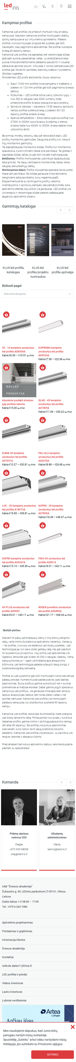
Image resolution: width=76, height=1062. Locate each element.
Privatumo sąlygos (50, 1044)
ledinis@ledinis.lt (57, 849)
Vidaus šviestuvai (12, 983)
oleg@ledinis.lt (19, 854)
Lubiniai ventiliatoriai (14, 1000)
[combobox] (38, 294)
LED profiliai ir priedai (14, 974)
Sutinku (52, 1054)
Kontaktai (61, 6)
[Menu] (69, 6)
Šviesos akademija (52, 8)
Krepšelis (36, 6)
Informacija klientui (13, 939)
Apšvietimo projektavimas (17, 922)
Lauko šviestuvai (12, 991)
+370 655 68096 (19, 849)
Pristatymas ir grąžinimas (17, 931)
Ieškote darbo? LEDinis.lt (17, 965)
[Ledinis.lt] (11, 6)
